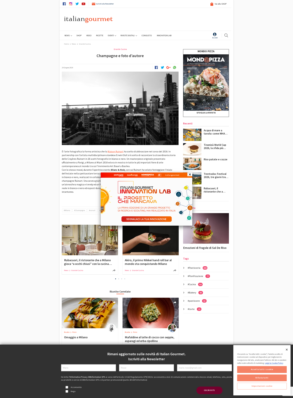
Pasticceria (198, 267)
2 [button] (118, 278)
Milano (67, 210)
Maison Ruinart (115, 151)
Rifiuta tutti (261, 377)
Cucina (195, 284)
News (67, 35)
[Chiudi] (286, 349)
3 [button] (121, 278)
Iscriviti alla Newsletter (105, 4)
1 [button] (115, 278)
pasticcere (197, 300)
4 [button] (124, 278)
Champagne (80, 210)
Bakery (195, 292)
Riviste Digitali (128, 35)
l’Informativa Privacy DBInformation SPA (87, 377)
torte (194, 309)
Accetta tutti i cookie (262, 369)
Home (66, 44)
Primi (74, 332)
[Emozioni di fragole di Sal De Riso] (206, 228)
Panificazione (199, 276)
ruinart (92, 210)
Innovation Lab (164, 35)
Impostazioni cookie (261, 386)
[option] (90, 249)
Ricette (67, 332)
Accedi (215, 37)
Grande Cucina (85, 44)
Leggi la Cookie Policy (274, 363)
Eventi (111, 35)
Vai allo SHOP (220, 3)
